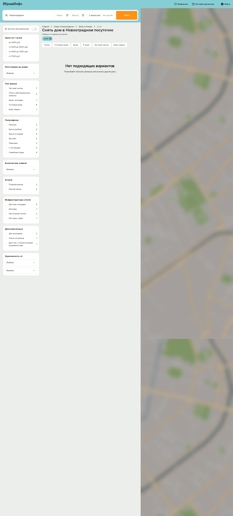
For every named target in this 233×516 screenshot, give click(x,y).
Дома (75, 45)
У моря (86, 45)
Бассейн (23, 138)
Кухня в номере (23, 134)
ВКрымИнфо (12, 4)
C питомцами (23, 148)
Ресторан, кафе (23, 218)
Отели (47, 45)
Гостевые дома (23, 105)
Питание (23, 125)
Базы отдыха (23, 109)
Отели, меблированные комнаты (23, 94)
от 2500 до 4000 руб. (18, 47)
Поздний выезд (23, 184)
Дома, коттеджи (23, 100)
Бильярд (23, 209)
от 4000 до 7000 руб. (18, 51)
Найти (127, 15)
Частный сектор (23, 88)
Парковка (23, 143)
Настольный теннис (23, 213)
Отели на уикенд (23, 238)
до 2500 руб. (15, 42)
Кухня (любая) (23, 129)
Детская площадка (23, 204)
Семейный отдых (23, 152)
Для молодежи (23, 233)
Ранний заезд (23, 189)
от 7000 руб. (14, 56)
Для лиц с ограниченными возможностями (23, 244)
